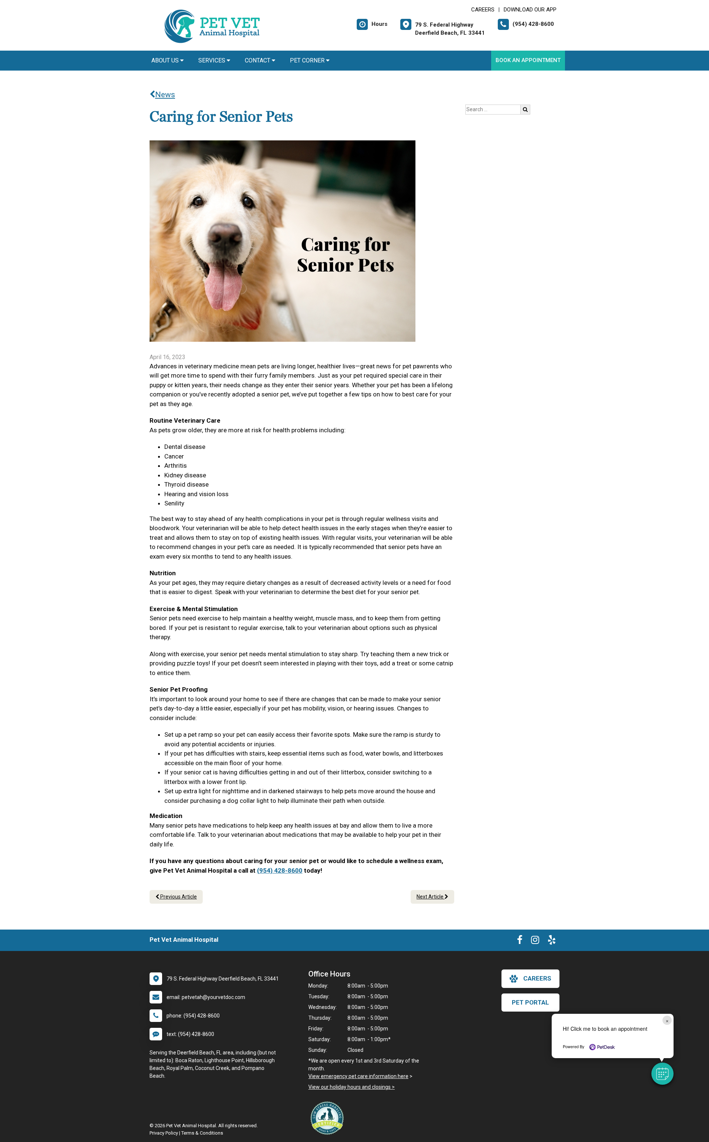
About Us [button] (165, 60)
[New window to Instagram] (535, 941)
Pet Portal (530, 1002)
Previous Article (178, 897)
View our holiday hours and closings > (351, 1087)
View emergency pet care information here (358, 1076)
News (165, 94)
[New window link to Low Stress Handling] (328, 1118)
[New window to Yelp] (551, 941)
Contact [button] (258, 60)
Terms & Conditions (202, 1133)
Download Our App (530, 9)
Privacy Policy (164, 1133)
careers (537, 978)
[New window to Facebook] (519, 941)
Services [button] (212, 60)
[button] (662, 1074)
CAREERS (482, 9)
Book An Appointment (528, 60)
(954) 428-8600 (279, 870)
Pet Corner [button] (308, 60)
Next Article (431, 897)
